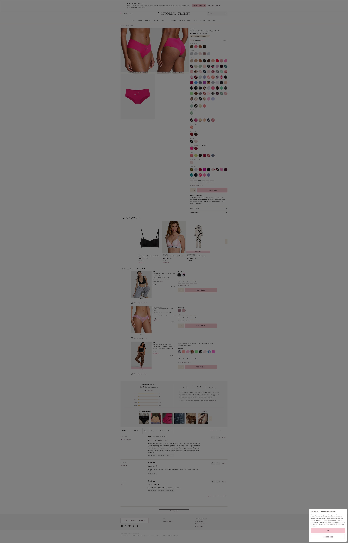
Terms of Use (340, 524)
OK (328, 530)
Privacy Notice (330, 524)
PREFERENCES (328, 537)
